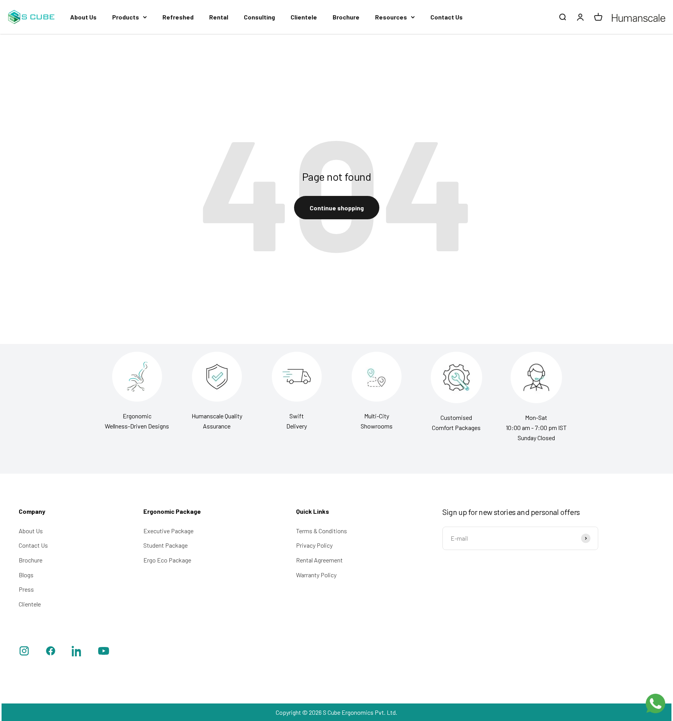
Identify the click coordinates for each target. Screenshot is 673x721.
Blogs (26, 574)
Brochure (346, 17)
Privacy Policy (314, 545)
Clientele (304, 17)
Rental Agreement (319, 560)
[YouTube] (103, 652)
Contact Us (446, 17)
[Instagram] (24, 652)
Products (125, 17)
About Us (83, 17)
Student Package (165, 545)
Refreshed (178, 17)
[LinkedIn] (77, 652)
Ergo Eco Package (167, 560)
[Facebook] (50, 652)
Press (26, 589)
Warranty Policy (316, 574)
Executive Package (168, 530)
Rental (218, 17)
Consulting (259, 17)
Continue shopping (337, 208)
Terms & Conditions (321, 530)
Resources (391, 17)
